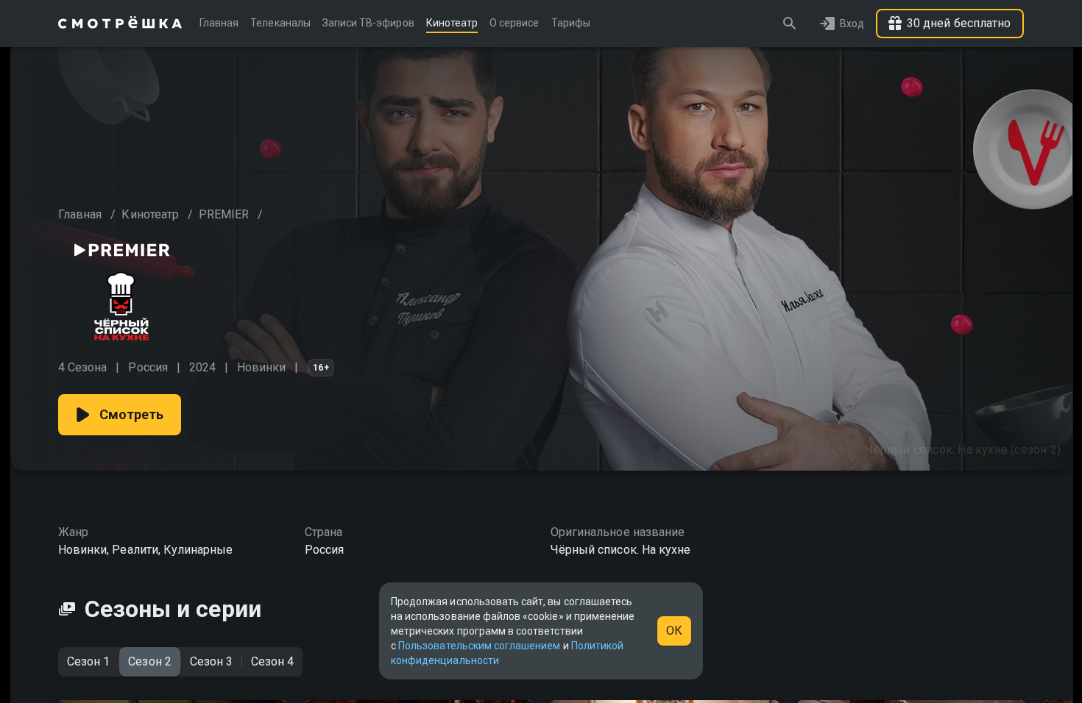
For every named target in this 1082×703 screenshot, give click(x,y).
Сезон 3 (211, 661)
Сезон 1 (88, 661)
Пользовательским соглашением (479, 646)
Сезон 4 (272, 661)
